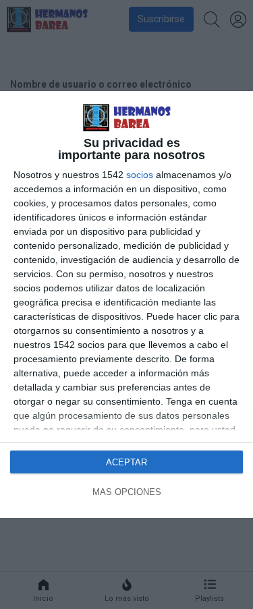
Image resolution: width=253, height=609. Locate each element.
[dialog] (126, 304)
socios (139, 174)
